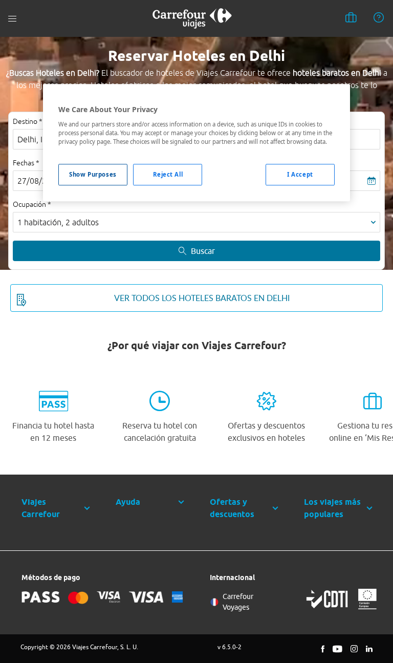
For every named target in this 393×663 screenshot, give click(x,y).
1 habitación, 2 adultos (58, 222)
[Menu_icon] (12, 19)
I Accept (300, 174)
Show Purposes (92, 174)
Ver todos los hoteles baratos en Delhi (202, 298)
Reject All (168, 174)
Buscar (203, 250)
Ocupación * (32, 204)
